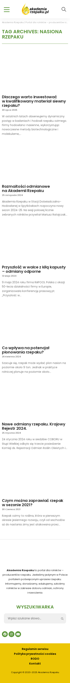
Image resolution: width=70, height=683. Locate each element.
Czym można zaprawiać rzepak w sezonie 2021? (32, 503)
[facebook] (5, 634)
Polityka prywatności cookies (35, 654)
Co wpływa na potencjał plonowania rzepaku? (25, 350)
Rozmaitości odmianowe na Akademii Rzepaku (26, 188)
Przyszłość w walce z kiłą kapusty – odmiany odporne (34, 269)
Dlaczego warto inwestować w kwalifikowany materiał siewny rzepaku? (34, 101)
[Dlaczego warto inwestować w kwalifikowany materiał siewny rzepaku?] (35, 72)
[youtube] (18, 634)
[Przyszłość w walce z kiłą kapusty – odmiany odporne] (35, 242)
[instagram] (11, 634)
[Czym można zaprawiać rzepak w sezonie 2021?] (35, 475)
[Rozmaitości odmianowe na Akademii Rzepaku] (35, 161)
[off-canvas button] (7, 10)
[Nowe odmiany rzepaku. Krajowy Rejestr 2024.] (35, 399)
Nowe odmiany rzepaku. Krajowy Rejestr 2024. (33, 426)
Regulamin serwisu (35, 649)
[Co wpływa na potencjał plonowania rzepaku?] (35, 322)
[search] (64, 9)
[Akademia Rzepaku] (35, 9)
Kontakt (35, 663)
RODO (35, 659)
